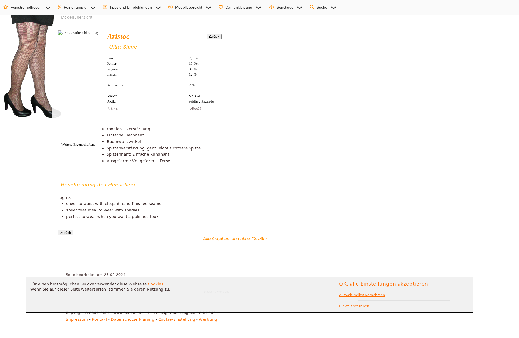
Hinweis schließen (354, 305)
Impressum (77, 319)
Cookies (155, 283)
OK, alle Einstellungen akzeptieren (383, 283)
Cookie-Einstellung (176, 319)
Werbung (208, 319)
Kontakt (99, 319)
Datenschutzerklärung (132, 319)
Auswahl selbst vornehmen (362, 294)
